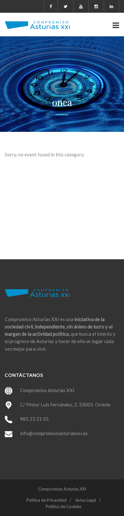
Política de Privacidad (46, 500)
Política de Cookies (63, 506)
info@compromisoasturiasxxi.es (54, 433)
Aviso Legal (85, 500)
